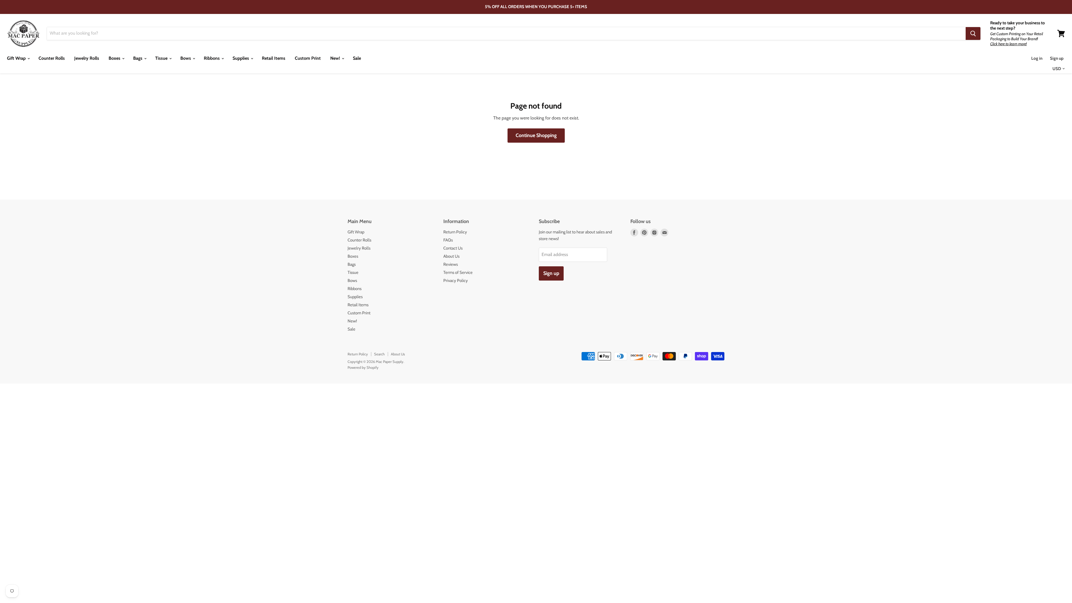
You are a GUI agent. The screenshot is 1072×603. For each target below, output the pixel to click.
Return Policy (455, 231)
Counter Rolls (52, 58)
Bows (186, 58)
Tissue (162, 58)
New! (335, 58)
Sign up (1057, 58)
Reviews (450, 264)
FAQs (448, 240)
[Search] (973, 33)
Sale (357, 58)
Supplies (241, 58)
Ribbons (212, 58)
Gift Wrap (17, 58)
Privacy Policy (455, 280)
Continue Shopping (536, 135)
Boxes (115, 58)
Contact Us (453, 248)
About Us (451, 256)
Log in (1036, 58)
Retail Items (273, 58)
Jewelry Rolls (86, 58)
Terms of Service (458, 272)
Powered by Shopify (363, 367)
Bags (138, 58)
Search (379, 354)
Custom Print (308, 58)
